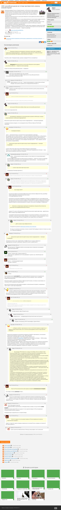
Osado (9, 271)
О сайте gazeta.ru (51, 29)
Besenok (9, 403)
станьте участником (29, 434)
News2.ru (3, 507)
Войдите (21, 434)
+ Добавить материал (4, 0)
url (16, 47)
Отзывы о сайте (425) (51, 43)
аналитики (10, 32)
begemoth (11, 86)
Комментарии (44, 0)
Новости (17, 0)
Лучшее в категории (31, 467)
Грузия (20, 32)
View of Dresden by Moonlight (10, 449)
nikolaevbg (11, 288)
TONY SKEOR (7, 447)
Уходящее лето (4, 499)
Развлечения (31, 0)
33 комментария (9, 33)
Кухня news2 (38, 0)
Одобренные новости (51, 14)
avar (10, 92)
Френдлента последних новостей (53, 16)
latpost (11, 31)
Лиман (13, 309)
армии (13, 32)
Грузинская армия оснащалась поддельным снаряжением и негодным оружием (24, 38)
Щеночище (34, 499)
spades (9, 113)
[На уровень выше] (5, 72)
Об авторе (50, 5)
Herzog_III (12, 80)
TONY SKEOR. (7, 445)
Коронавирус (11, 0)
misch (9, 47)
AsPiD (9, 251)
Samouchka (11, 71)
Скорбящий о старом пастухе (10, 458)
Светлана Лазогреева (51, 478)
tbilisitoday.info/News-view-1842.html (28, 226)
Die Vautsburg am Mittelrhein (10, 451)
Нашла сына (7, 460)
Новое (26, 2)
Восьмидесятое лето (9, 452)
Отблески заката (8, 454)
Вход (59, 2)
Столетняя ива (4, 488)
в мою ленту (52, 2)
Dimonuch (11, 233)
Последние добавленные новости (53, 13)
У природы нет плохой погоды (22, 488)
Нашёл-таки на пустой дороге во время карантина (37, 488)
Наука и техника (24, 0)
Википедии (20, 338)
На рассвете (4, 478)
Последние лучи (50, 488)
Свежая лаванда (8, 456)
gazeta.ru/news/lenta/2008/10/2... (17, 30)
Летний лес (19, 478)
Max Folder (11, 127)
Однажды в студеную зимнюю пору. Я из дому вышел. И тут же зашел (22, 499)
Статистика (58, 9)
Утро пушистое (34, 478)
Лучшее (19, 2)
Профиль (53, 9)
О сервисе (7, 507)
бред (7, 32)
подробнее (49, 54)
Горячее (23, 2)
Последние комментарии (51, 17)
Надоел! (6, 462)
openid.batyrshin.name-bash (15, 154)
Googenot (9, 245)
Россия (17, 32)
